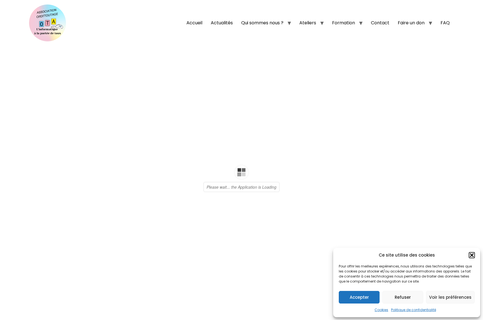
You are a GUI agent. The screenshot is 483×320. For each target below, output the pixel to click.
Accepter (359, 297)
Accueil (194, 23)
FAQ (445, 23)
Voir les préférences (450, 297)
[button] (472, 255)
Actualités (222, 23)
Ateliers (307, 23)
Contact (380, 23)
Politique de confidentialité (413, 309)
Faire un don (411, 23)
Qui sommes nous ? (262, 23)
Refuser (403, 297)
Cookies (381, 309)
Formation (343, 23)
